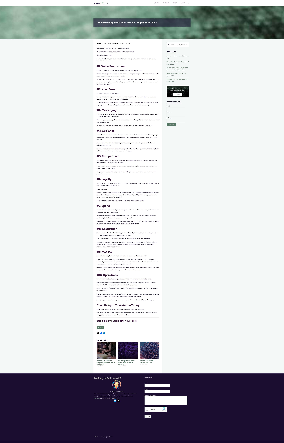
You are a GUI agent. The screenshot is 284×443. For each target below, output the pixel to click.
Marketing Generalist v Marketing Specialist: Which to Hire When (106, 362)
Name (146, 383)
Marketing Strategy (113, 43)
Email (146, 389)
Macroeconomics (102, 43)
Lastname (169, 118)
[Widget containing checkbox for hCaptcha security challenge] (156, 409)
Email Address (100, 324)
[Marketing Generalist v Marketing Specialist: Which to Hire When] (106, 350)
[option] (178, 91)
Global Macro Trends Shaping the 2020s (146, 361)
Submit (148, 417)
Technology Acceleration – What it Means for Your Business (127, 362)
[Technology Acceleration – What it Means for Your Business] (128, 350)
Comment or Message (151, 395)
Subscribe (171, 124)
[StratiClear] (101, 3)
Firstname (169, 112)
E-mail (168, 106)
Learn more (97, 398)
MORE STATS (178, 94)
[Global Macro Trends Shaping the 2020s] (149, 350)
